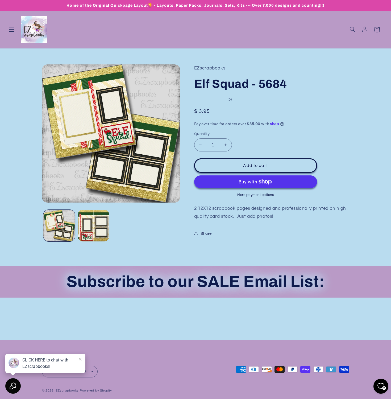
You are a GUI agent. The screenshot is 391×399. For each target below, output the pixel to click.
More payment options (255, 195)
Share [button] (206, 234)
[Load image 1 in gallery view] (59, 225)
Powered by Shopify (96, 390)
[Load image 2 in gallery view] (93, 225)
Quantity (202, 134)
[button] (12, 29)
